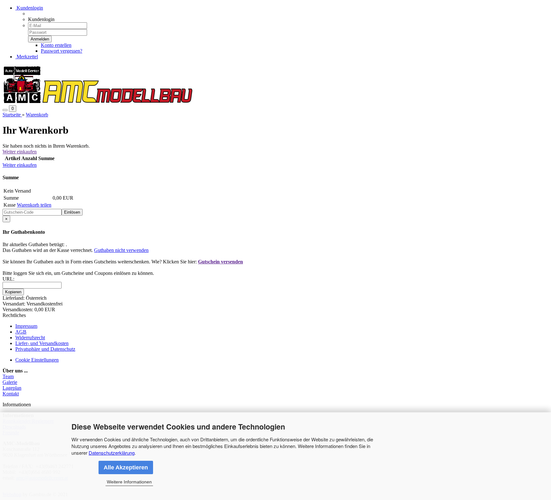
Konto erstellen (56, 45)
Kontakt (11, 393)
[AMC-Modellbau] (98, 102)
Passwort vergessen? (61, 51)
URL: (8, 279)
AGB (20, 332)
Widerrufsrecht (30, 337)
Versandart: (14, 303)
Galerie (10, 382)
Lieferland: (14, 298)
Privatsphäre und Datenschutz (45, 349)
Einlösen (72, 212)
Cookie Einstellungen (37, 360)
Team (8, 376)
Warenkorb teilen (34, 205)
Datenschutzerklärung (112, 452)
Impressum (26, 326)
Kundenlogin (29, 8)
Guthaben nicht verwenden (121, 250)
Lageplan (12, 388)
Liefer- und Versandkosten (42, 343)
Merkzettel (26, 56)
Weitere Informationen (129, 481)
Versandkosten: (18, 309)
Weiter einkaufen (20, 151)
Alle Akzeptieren (126, 467)
